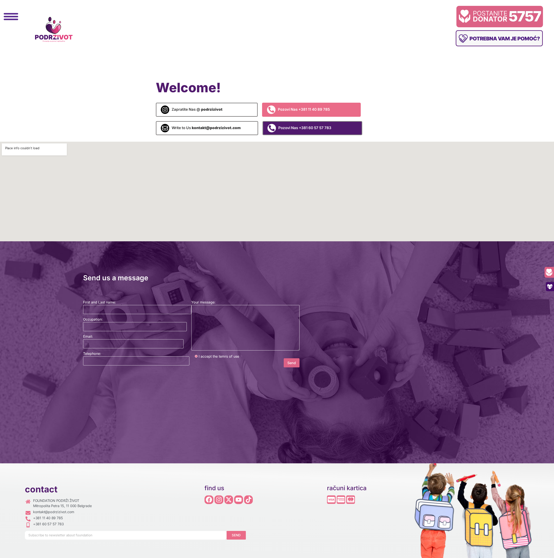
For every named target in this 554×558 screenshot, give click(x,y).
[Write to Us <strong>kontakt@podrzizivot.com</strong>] (165, 128)
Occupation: (93, 319)
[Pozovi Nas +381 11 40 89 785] (271, 109)
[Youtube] (238, 499)
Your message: (203, 302)
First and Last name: (99, 302)
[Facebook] (209, 499)
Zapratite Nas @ (197, 109)
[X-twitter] (228, 499)
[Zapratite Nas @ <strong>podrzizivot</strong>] (165, 109)
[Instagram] (218, 499)
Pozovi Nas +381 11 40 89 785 (304, 109)
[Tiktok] (248, 499)
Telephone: (92, 353)
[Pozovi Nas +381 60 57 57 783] (271, 128)
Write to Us (206, 128)
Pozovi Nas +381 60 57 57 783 (304, 128)
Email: (88, 336)
